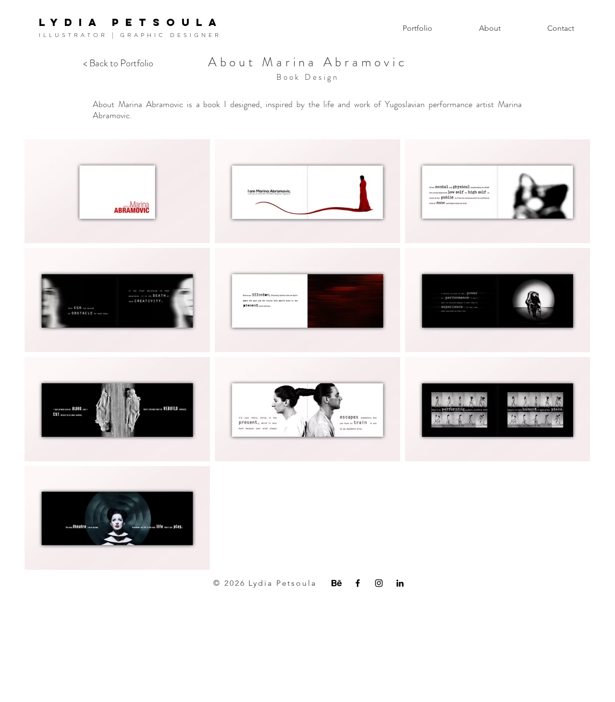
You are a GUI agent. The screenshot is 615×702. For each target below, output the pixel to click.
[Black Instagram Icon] (379, 583)
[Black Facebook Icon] (358, 583)
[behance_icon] (337, 583)
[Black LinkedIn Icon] (400, 583)
